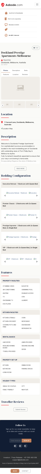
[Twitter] (25, 446)
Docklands (19, 13)
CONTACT (25, 471)
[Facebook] (15, 446)
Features (6, 74)
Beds (26, 70)
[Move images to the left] (2, 105)
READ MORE (20, 168)
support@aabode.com (20, 460)
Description (16, 70)
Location (15, 74)
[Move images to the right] (38, 105)
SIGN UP (26, 440)
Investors (6, 457)
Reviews (11, 24)
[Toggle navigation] (37, 4)
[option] (7, 104)
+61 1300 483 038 (30, 457)
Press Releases (16, 457)
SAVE (36, 48)
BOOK (15, 471)
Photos (5, 70)
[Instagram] (20, 446)
